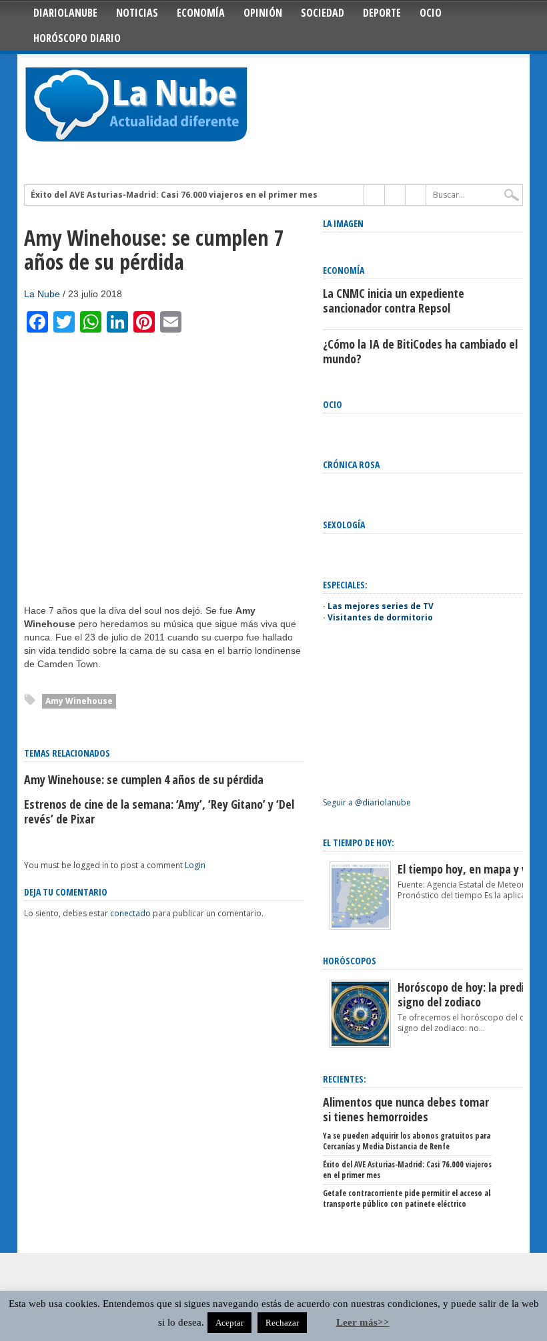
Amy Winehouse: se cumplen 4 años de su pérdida (143, 779)
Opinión (262, 12)
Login (195, 865)
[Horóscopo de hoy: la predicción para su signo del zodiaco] (360, 1044)
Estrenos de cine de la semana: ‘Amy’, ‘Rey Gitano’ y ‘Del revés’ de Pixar (159, 811)
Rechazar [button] (282, 1323)
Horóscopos (349, 960)
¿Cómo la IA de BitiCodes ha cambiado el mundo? (420, 351)
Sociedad (322, 12)
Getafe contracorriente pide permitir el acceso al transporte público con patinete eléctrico (406, 1198)
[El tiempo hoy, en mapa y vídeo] (360, 926)
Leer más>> (363, 1322)
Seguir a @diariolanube (367, 802)
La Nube (42, 294)
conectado (130, 913)
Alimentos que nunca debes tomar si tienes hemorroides (406, 1109)
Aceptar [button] (229, 1323)
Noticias (137, 12)
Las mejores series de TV (381, 606)
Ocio (431, 12)
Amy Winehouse (79, 701)
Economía (201, 12)
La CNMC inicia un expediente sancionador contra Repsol (393, 300)
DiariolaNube (65, 12)
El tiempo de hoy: (358, 842)
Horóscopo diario (77, 38)
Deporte (382, 12)
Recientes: (344, 1079)
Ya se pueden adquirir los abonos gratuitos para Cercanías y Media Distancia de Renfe (406, 1141)
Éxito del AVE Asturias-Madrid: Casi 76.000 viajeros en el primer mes (174, 195)
